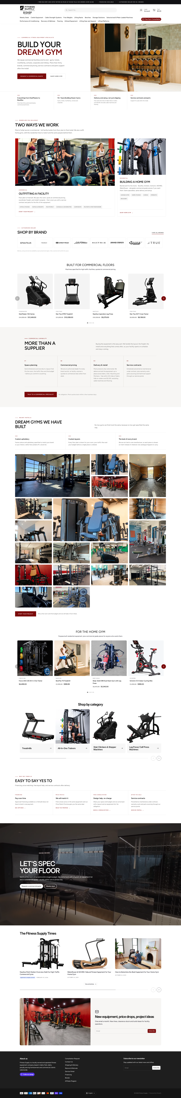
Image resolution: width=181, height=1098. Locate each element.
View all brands (158, 232)
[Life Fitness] (80, 243)
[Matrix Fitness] (98, 243)
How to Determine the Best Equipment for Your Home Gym (137, 972)
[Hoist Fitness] (135, 243)
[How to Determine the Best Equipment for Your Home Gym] (138, 953)
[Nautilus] (25, 243)
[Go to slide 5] (93, 692)
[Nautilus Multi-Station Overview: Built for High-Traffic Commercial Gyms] (43, 953)
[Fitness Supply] (27, 10)
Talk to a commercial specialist (41, 394)
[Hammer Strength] (117, 243)
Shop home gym (56, 76)
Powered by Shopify (155, 1093)
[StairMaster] (44, 243)
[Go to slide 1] (87, 692)
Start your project (25, 614)
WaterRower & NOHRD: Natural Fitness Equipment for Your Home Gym (89, 973)
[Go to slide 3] (90, 692)
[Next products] (163, 298)
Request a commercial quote (31, 76)
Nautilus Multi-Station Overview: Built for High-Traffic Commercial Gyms (39, 973)
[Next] (159, 758)
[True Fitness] (153, 243)
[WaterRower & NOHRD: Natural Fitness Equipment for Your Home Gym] (90, 953)
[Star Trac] (62, 243)
